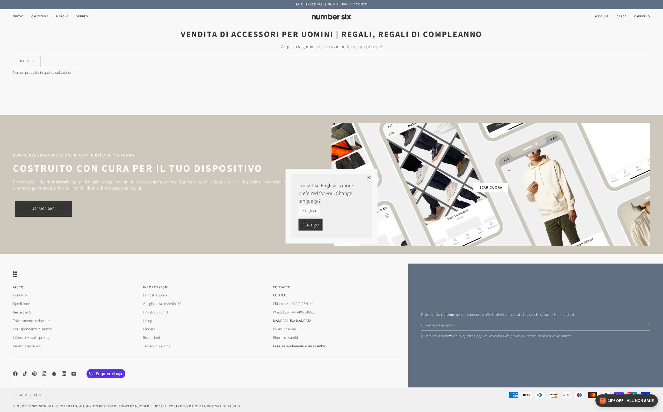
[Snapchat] (54, 373)
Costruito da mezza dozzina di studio (204, 406)
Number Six (27, 406)
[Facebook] (15, 373)
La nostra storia (155, 295)
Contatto (20, 295)
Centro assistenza (26, 346)
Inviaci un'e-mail (285, 329)
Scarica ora (43, 208)
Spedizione (21, 303)
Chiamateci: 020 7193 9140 (293, 303)
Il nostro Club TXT (156, 312)
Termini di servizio (539, 336)
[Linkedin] (64, 373)
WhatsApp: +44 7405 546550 (294, 312)
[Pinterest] (34, 373)
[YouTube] (73, 373)
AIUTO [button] (18, 287)
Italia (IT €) (27, 395)
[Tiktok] (25, 373)
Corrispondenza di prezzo (32, 329)
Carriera (149, 329)
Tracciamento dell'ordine (32, 321)
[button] (39, 16)
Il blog (147, 321)
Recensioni (151, 337)
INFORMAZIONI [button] (156, 287)
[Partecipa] (646, 324)
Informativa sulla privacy (31, 337)
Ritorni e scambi (285, 337)
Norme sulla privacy (506, 336)
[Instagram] (44, 373)
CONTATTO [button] (282, 287)
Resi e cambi (22, 312)
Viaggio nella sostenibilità (162, 303)
